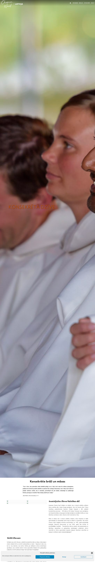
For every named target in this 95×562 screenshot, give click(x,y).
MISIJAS (81, 3)
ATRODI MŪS (87, 3)
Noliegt (64, 557)
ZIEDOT (93, 3)
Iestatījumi (83, 557)
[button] (92, 553)
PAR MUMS (75, 3)
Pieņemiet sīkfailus (45, 557)
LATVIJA (19, 4)
